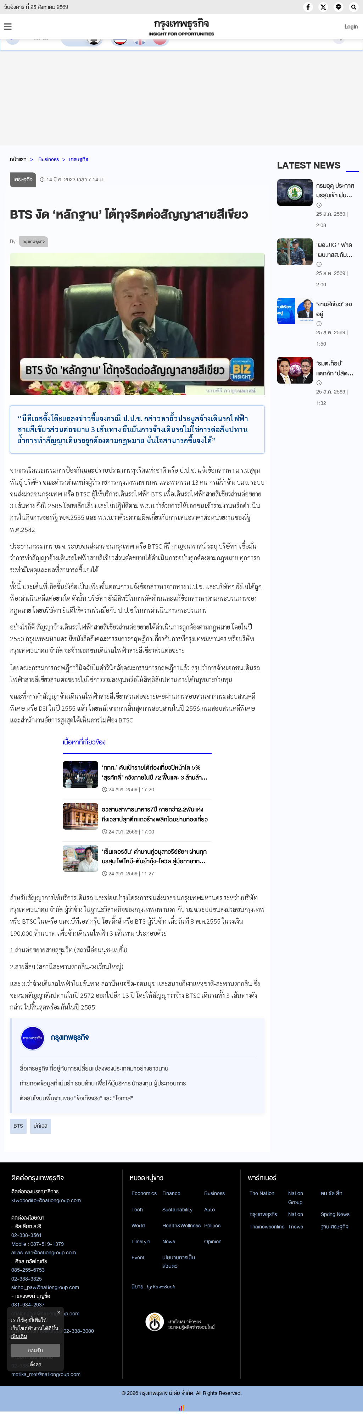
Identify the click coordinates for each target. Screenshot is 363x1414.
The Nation (262, 1193)
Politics (212, 1225)
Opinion (213, 1241)
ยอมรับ (35, 1350)
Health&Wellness (181, 1225)
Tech (137, 1209)
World (138, 1225)
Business (48, 159)
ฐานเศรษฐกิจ (334, 1226)
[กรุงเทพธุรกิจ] (181, 26)
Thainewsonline (267, 1226)
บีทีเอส (41, 1125)
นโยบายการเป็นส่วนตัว (178, 1262)
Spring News (335, 1214)
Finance (171, 1193)
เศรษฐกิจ (78, 159)
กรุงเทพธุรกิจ (264, 1214)
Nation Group (295, 1198)
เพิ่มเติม (19, 1336)
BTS (18, 1125)
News (168, 1241)
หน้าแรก (18, 159)
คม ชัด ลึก (331, 1193)
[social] (308, 7)
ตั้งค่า (35, 1364)
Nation (295, 1214)
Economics (144, 1193)
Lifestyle (141, 1241)
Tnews (295, 1226)
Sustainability (177, 1209)
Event (138, 1257)
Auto (209, 1209)
